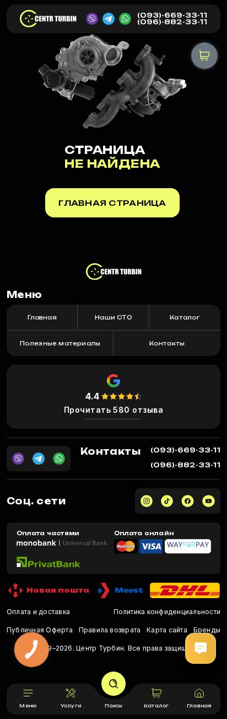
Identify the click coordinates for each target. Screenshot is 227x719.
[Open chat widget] (200, 648)
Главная (42, 317)
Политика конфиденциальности (167, 612)
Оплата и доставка (38, 612)
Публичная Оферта (40, 630)
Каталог (184, 317)
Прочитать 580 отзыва (114, 409)
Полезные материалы (60, 343)
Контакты (167, 343)
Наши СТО (113, 317)
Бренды (206, 630)
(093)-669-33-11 (172, 15)
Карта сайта (167, 630)
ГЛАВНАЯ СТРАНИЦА (112, 202)
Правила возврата (110, 630)
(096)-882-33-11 (172, 22)
